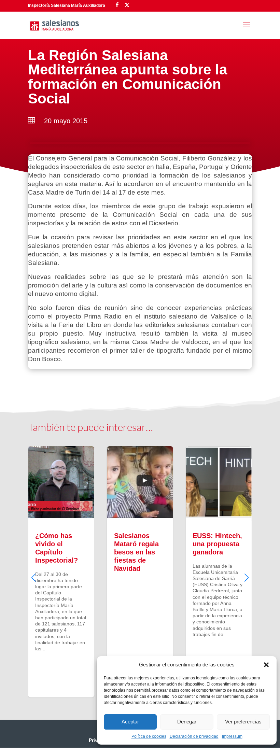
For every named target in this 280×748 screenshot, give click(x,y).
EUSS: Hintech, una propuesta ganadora (219, 571)
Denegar (186, 721)
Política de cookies (148, 736)
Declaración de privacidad (194, 736)
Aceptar (130, 721)
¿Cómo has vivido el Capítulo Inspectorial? (61, 571)
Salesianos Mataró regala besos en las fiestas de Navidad (140, 571)
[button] (266, 664)
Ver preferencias (243, 721)
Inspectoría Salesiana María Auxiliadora (66, 5)
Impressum (232, 736)
